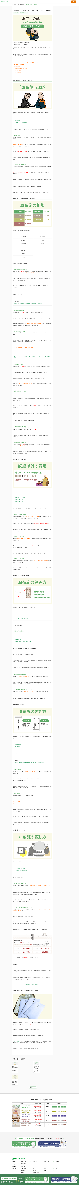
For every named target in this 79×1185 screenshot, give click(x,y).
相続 (56, 1168)
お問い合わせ (73, 2)
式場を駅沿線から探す (36, 1164)
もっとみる (32, 1087)
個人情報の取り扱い (36, 1172)
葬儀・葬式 (22, 4)
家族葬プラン (23, 1161)
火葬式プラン (58, 1161)
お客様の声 (23, 1166)
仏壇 (45, 1170)
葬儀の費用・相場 (24, 12)
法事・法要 (35, 1170)
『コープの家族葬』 (17, 1041)
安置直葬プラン (23, 1163)
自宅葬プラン (46, 1161)
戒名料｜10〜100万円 (27, 192)
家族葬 (13, 1066)
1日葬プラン (35, 1161)
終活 (45, 1168)
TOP (12, 4)
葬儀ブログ (14, 1079)
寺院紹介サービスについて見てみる (32, 984)
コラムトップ (16, 4)
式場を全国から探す (24, 1164)
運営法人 (22, 1172)
